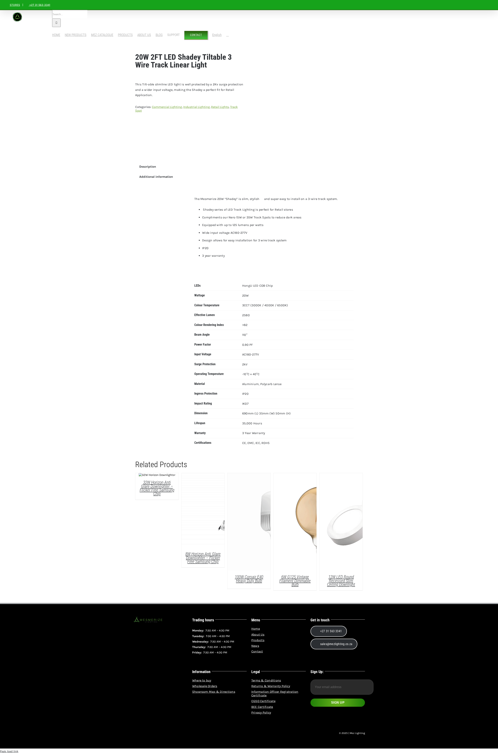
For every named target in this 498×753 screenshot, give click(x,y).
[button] (227, 35)
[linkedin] (148, 733)
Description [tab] (147, 166)
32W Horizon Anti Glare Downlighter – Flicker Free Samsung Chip (157, 488)
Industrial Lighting (196, 107)
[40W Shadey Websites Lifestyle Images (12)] (302, 105)
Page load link (9, 751)
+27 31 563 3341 (39, 5)
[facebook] (134, 733)
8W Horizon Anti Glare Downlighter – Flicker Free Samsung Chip (203, 558)
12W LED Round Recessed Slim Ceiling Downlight (341, 580)
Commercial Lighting (167, 107)
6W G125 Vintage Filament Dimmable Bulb (295, 580)
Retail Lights (220, 107)
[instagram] (141, 733)
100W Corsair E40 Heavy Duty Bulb (249, 578)
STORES (15, 5)
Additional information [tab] (156, 177)
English (217, 35)
